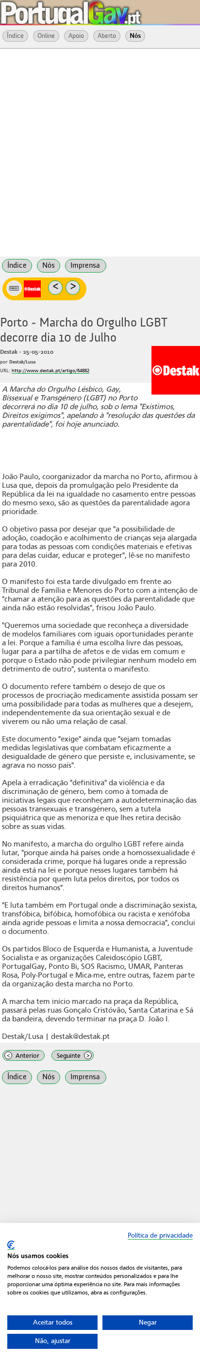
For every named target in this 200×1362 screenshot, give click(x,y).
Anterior (23, 1055)
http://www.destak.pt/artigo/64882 (50, 370)
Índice (15, 36)
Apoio (76, 36)
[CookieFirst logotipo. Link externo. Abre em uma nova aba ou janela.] (11, 1245)
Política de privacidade (160, 1235)
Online (46, 36)
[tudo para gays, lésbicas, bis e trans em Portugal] (97, 9)
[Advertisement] (100, 152)
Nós (135, 36)
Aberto (107, 36)
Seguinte (73, 1055)
